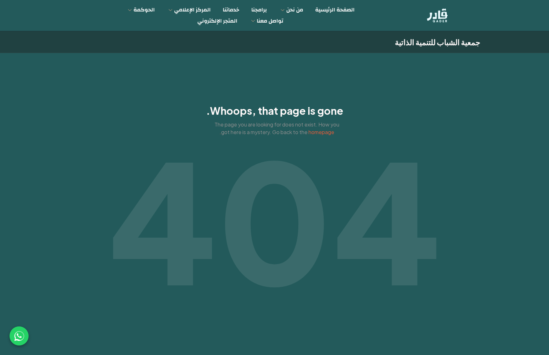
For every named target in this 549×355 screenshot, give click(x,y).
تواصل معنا (270, 21)
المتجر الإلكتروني (217, 21)
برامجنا (259, 10)
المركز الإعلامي (192, 10)
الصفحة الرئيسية (335, 10)
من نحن (294, 10)
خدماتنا (231, 10)
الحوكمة (144, 10)
